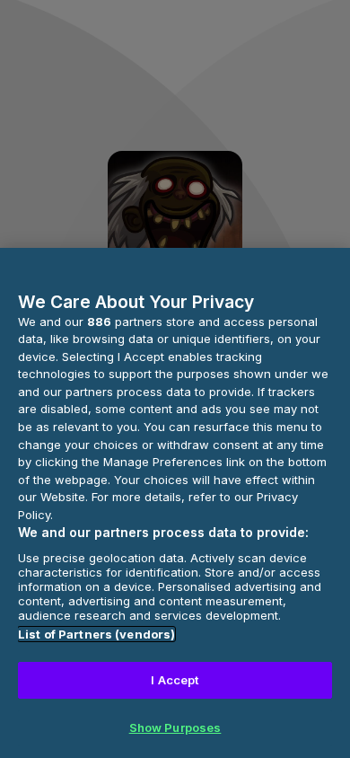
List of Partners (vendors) (96, 634)
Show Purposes (175, 727)
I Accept (174, 680)
